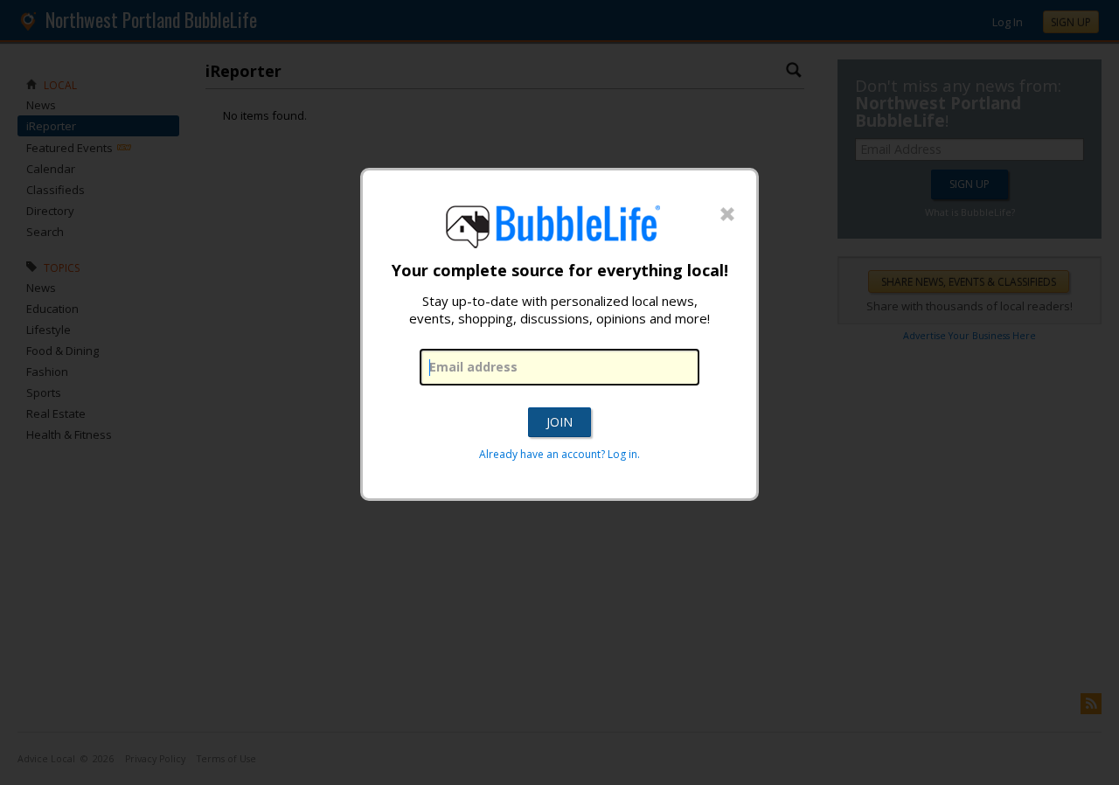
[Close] (727, 215)
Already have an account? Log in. (559, 454)
